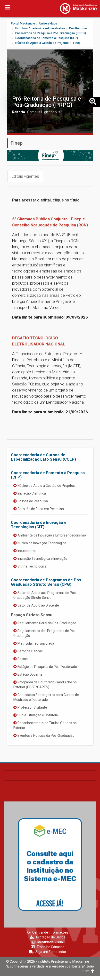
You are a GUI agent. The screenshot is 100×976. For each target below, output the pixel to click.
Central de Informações (50, 932)
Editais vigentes (25, 176)
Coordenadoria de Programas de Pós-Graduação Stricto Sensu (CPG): (47, 582)
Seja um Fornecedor (50, 952)
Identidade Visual (50, 942)
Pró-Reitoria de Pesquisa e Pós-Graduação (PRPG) (46, 101)
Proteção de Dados (50, 937)
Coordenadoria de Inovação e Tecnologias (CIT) (39, 524)
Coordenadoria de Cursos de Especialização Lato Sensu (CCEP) (43, 457)
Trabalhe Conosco (50, 947)
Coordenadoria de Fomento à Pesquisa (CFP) (48, 475)
